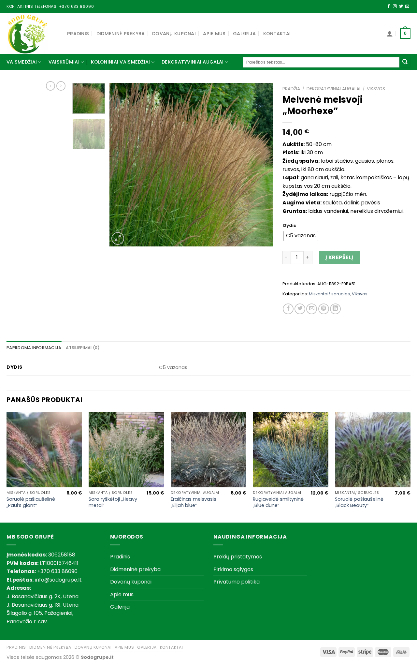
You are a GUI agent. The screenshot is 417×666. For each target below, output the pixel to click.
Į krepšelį (339, 257)
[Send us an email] (407, 6)
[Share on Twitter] (300, 308)
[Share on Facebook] (288, 308)
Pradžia (291, 89)
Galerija (244, 33)
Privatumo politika (236, 581)
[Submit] (404, 62)
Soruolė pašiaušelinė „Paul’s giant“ (31, 502)
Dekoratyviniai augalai (192, 62)
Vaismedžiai (22, 62)
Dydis (289, 225)
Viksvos (376, 89)
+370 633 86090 (76, 6)
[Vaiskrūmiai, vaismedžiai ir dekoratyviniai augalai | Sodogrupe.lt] (32, 33)
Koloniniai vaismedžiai (120, 62)
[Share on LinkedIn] (335, 308)
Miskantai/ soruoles (329, 294)
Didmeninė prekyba (120, 33)
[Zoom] (117, 238)
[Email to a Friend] (311, 308)
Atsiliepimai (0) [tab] (83, 347)
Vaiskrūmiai (64, 62)
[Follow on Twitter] (401, 6)
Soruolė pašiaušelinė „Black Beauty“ (359, 502)
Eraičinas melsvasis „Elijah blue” (193, 502)
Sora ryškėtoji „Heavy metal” (113, 502)
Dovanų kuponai (174, 33)
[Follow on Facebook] (389, 6)
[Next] (261, 164)
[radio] (301, 236)
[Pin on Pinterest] (323, 308)
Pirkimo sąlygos (233, 569)
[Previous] (121, 164)
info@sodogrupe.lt (58, 580)
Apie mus (214, 33)
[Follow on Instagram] (395, 6)
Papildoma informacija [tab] (34, 347)
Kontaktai (277, 33)
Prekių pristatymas (237, 556)
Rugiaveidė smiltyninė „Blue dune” (278, 502)
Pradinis (78, 33)
